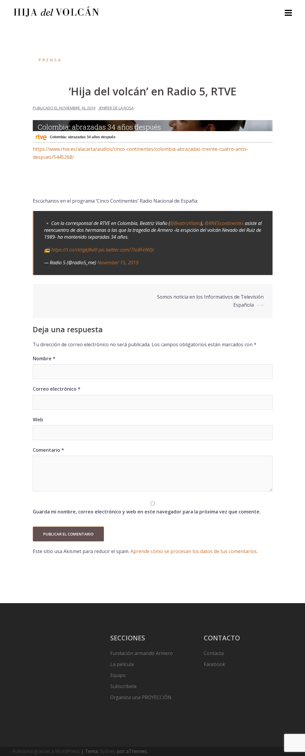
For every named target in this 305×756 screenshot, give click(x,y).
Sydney (108, 751)
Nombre (44, 358)
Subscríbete (123, 686)
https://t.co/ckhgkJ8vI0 (74, 249)
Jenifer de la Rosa (116, 108)
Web (38, 419)
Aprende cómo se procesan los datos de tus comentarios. (194, 551)
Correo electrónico (56, 389)
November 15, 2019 (118, 262)
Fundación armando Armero (141, 653)
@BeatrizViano (185, 223)
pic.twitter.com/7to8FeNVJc (126, 249)
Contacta (214, 653)
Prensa (50, 60)
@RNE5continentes (224, 223)
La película (122, 664)
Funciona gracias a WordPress (46, 751)
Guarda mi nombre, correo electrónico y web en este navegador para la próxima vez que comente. (147, 511)
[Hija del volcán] (56, 11)
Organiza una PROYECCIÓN (141, 697)
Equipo (118, 675)
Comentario (48, 450)
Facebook (214, 664)
